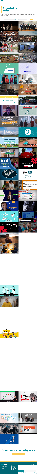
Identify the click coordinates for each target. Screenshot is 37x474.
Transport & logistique (16, 231)
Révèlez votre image (14, 465)
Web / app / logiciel (16, 30)
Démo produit (20, 422)
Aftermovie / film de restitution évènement (4, 284)
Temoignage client (21, 51)
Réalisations (13, 467)
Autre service (35, 136)
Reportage (20, 72)
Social (17, 337)
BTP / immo (17, 125)
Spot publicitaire (2, 189)
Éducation (35, 83)
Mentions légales (33, 472)
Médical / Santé (16, 189)
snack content (2, 210)
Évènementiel (35, 263)
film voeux (1, 316)
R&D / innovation (33, 210)
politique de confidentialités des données (24, 472)
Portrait (19, 337)
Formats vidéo (23, 464)
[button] (35, 466)
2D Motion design (2, 72)
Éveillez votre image (14, 466)
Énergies (17, 51)
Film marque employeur (3, 390)
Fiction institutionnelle (3, 337)
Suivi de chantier (2, 157)
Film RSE (1, 136)
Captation (20, 30)
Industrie (35, 30)
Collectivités (35, 72)
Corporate (1, 30)
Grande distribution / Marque (32, 104)
